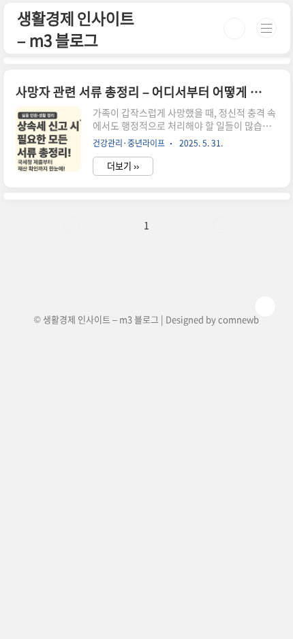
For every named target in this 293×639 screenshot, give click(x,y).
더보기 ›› (123, 165)
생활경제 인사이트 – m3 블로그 (75, 28)
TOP (265, 306)
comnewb (238, 319)
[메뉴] (266, 28)
